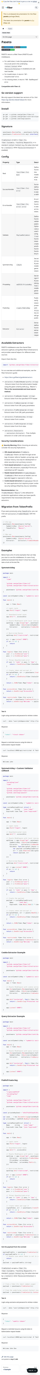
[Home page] (3, 28)
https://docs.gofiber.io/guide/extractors (18, 377)
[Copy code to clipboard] (36, 114)
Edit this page (8, 1357)
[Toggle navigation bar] (2, 7)
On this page (7, 37)
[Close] (38, 2)
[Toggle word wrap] (32, 114)
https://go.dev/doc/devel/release (13, 100)
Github (35, 1)
